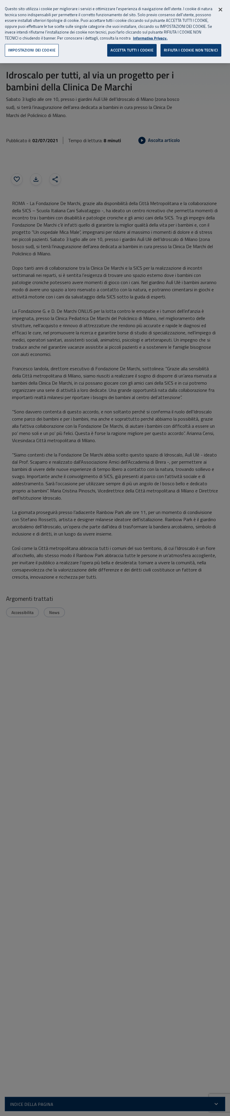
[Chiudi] (220, 9)
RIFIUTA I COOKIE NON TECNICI (191, 50)
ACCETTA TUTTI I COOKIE (132, 50)
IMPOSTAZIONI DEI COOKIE (31, 50)
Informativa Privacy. (150, 38)
